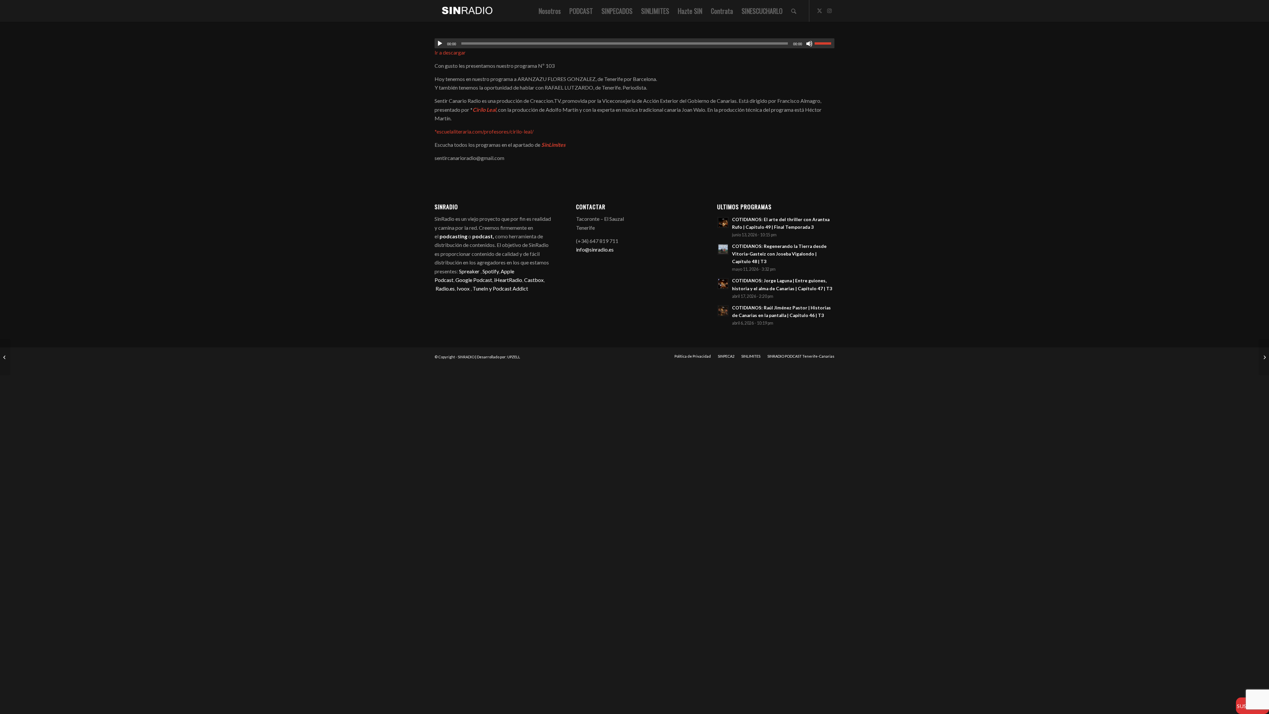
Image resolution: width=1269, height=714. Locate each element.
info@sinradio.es (595, 249)
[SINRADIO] (464, 11)
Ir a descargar (450, 52)
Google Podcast (473, 280)
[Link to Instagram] (829, 11)
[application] (634, 43)
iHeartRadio (507, 280)
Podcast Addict (510, 288)
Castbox (534, 280)
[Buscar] (794, 11)
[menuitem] (549, 11)
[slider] (824, 43)
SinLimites (553, 144)
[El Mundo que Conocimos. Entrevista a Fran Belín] (5, 357)
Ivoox (463, 288)
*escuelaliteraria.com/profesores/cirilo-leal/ (484, 131)
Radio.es (445, 288)
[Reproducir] (440, 43)
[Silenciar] (809, 43)
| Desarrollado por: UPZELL (497, 357)
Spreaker (469, 271)
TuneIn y (483, 288)
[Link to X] (820, 11)
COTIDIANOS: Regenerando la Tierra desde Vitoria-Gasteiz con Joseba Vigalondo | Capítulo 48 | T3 (779, 254)
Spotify (490, 271)
